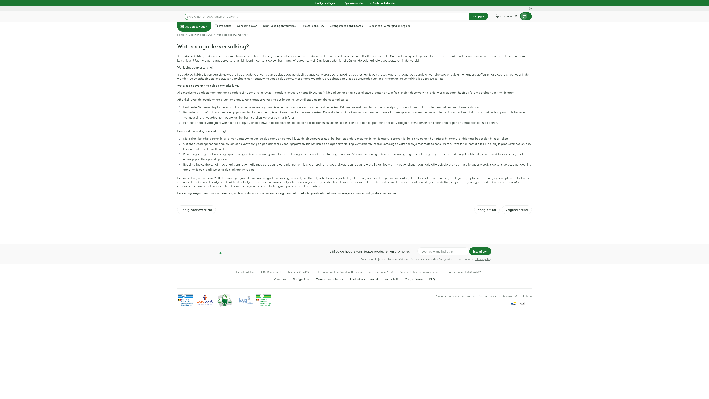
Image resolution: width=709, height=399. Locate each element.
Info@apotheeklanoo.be (348, 272)
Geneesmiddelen (201, 126)
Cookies (507, 296)
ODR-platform (523, 296)
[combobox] (327, 16)
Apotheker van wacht (364, 279)
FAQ (432, 279)
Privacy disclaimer (489, 296)
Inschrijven (480, 251)
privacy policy (483, 259)
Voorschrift (392, 279)
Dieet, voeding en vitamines (201, 60)
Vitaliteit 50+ (201, 85)
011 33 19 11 (305, 272)
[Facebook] (220, 254)
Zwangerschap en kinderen (201, 73)
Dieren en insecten (201, 116)
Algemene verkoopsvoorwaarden (455, 296)
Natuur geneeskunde (201, 95)
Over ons (280, 279)
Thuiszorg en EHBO (201, 106)
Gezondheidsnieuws (329, 279)
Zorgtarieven (414, 279)
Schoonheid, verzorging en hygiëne (201, 47)
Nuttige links (301, 279)
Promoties (187, 35)
